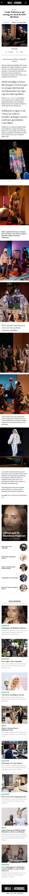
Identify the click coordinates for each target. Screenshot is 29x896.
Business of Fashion (10, 98)
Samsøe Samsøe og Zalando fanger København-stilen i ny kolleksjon (13, 831)
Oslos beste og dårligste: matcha (13, 695)
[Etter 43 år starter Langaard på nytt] (23, 588)
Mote (4, 726)
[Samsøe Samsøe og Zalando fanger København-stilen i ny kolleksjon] (14, 817)
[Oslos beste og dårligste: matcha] (23, 557)
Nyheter (14, 9)
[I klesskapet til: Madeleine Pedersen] (14, 523)
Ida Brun (7, 22)
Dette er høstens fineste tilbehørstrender (8, 567)
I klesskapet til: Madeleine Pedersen (14, 534)
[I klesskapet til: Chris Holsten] (23, 578)
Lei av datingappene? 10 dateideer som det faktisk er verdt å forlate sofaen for (13, 869)
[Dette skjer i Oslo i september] (23, 547)
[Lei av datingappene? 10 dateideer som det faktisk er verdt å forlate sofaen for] (14, 854)
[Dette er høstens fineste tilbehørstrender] (23, 568)
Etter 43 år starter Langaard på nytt (14, 797)
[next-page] (24, 507)
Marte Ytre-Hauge (7, 538)
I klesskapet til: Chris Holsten (10, 578)
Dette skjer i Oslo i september (7, 547)
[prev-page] (22, 507)
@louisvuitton (9, 180)
